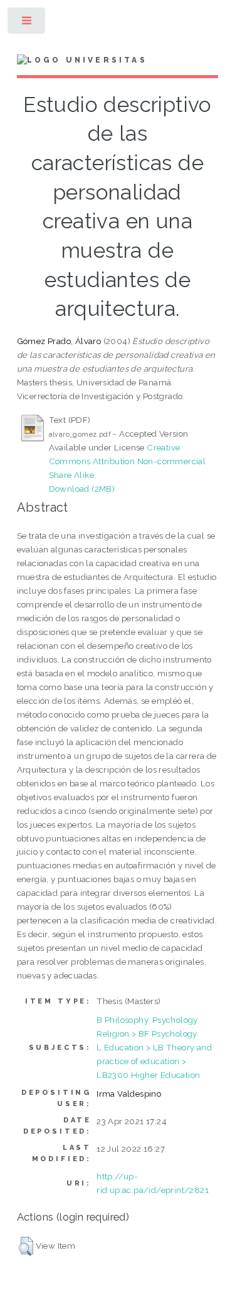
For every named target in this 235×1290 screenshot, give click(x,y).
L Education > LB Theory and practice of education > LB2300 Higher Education (154, 1061)
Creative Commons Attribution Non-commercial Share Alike (127, 461)
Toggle (27, 23)
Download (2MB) (82, 489)
